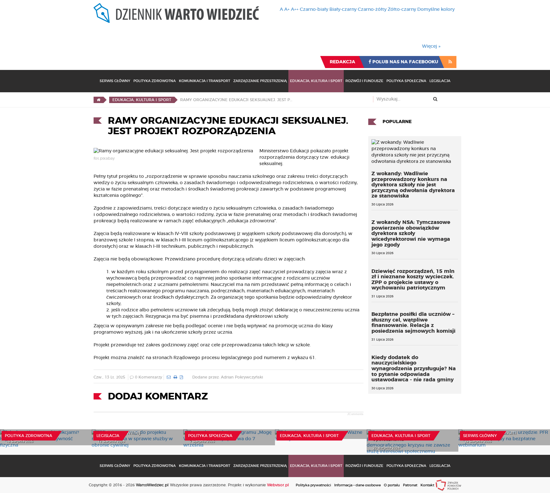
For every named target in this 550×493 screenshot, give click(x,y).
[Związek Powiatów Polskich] (448, 485)
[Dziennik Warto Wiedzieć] (176, 13)
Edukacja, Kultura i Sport (316, 81)
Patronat (410, 485)
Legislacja (439, 81)
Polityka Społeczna (406, 81)
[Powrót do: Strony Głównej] (98, 100)
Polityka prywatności (313, 485)
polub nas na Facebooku (404, 62)
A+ (287, 9)
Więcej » (431, 46)
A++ (295, 9)
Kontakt (427, 485)
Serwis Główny (115, 81)
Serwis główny (480, 436)
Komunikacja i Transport (204, 81)
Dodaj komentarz (158, 396)
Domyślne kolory (436, 9)
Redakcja (342, 62)
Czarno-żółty (372, 9)
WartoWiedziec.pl (152, 485)
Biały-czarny (342, 9)
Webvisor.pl (278, 485)
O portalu (392, 485)
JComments (355, 414)
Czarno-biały (314, 9)
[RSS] (450, 62)
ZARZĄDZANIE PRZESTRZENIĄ (260, 81)
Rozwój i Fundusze (364, 81)
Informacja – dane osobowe (357, 485)
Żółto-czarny (402, 9)
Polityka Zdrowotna (154, 81)
